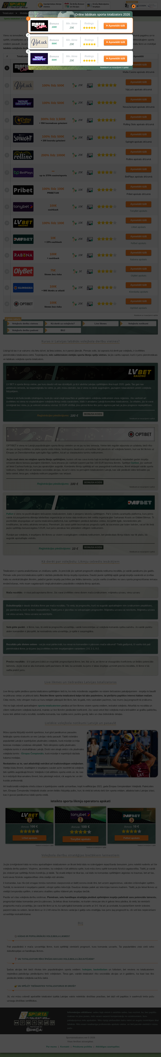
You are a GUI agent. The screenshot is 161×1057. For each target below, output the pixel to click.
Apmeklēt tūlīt (116, 25)
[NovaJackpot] (39, 58)
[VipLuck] (39, 42)
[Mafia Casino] (39, 25)
